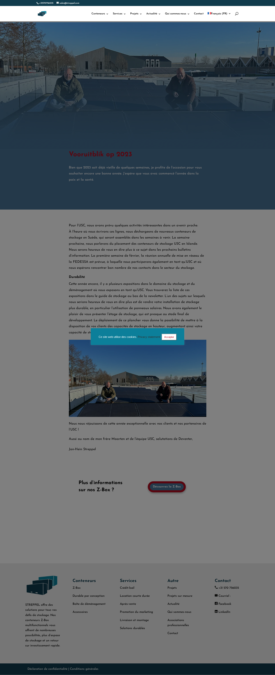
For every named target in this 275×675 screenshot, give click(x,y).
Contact (199, 14)
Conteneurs (98, 14)
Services (117, 14)
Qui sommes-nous (175, 14)
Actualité (151, 14)
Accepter (169, 337)
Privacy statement (149, 336)
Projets (134, 14)
